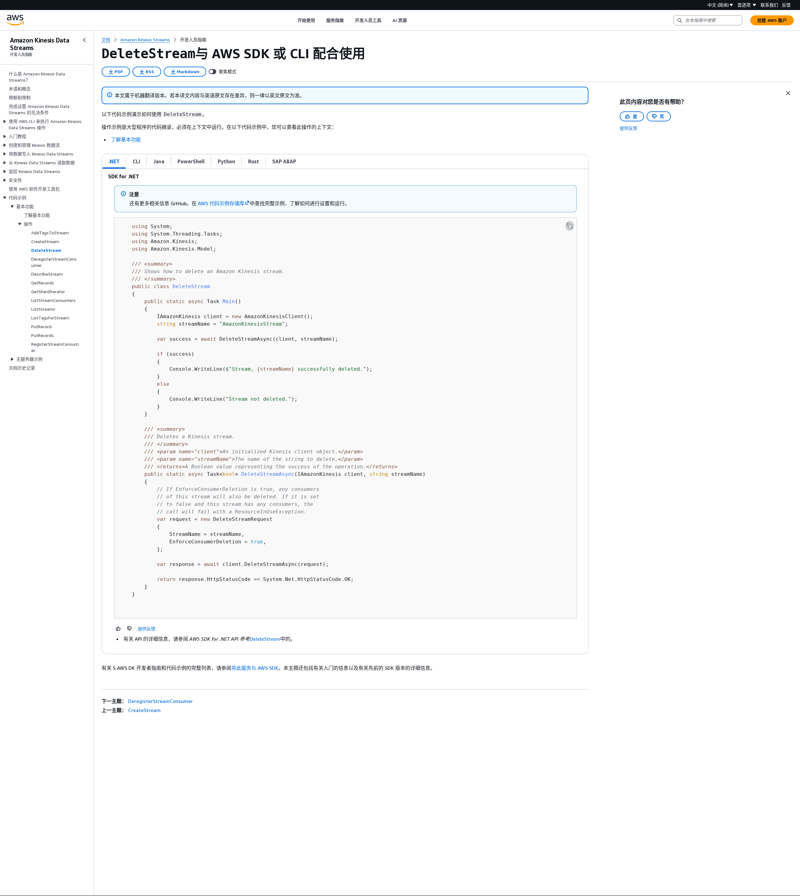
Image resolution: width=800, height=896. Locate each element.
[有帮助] (118, 629)
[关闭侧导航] (84, 40)
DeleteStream (265, 639)
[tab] (114, 161)
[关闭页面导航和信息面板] (788, 93)
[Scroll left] (293, 20)
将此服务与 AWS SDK (254, 668)
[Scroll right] (411, 20)
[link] (193, 40)
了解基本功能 (126, 139)
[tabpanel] (345, 411)
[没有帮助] (129, 629)
